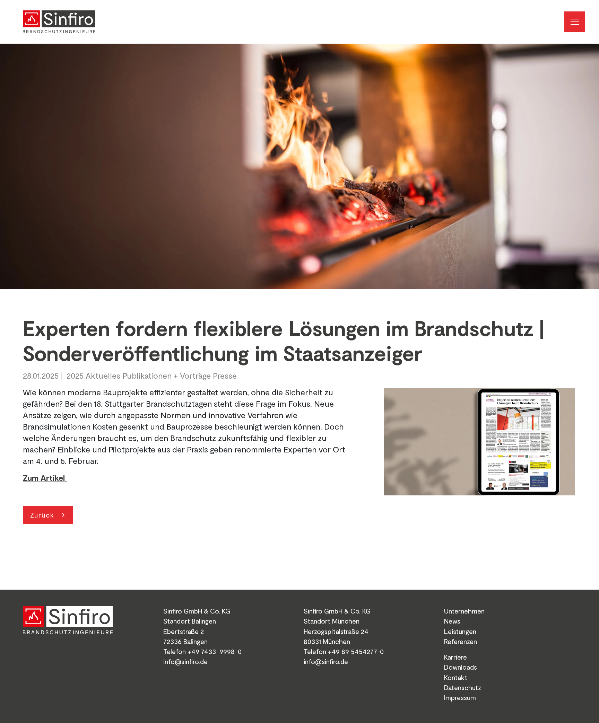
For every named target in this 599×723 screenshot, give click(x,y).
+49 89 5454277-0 (356, 651)
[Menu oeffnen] (574, 21)
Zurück (42, 515)
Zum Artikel (45, 478)
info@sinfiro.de (185, 661)
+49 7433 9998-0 (215, 651)
